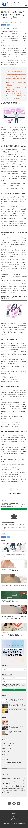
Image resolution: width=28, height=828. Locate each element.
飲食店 (9, 792)
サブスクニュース (6, 748)
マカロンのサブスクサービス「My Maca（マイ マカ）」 (17, 722)
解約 (14, 790)
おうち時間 (13, 778)
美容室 (10, 790)
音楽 (24, 790)
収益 (6, 788)
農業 (19, 790)
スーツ (20, 783)
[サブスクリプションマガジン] (11, 3)
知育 (6, 790)
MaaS (3, 778)
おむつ (16, 778)
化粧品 (3, 788)
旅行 (19, 788)
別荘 (22, 786)
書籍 (21, 788)
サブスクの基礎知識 (14, 28)
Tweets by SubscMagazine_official (14, 762)
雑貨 (22, 790)
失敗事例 (9, 788)
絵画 (8, 790)
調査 (16, 790)
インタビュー (5, 751)
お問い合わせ (5, 754)
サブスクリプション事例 (8, 743)
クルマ (8, 780)
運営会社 (14, 813)
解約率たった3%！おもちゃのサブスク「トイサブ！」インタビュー (17, 732)
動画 (24, 786)
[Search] (24, 669)
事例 (17, 786)
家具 (12, 788)
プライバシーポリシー (14, 816)
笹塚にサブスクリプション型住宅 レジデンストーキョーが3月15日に (17, 727)
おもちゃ (20, 778)
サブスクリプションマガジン (12, 823)
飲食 (7, 792)
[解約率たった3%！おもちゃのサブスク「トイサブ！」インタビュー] (5, 733)
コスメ (12, 780)
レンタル (11, 786)
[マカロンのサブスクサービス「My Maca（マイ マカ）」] (5, 722)
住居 (20, 786)
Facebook (4, 25)
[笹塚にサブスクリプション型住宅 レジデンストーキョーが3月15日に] (5, 727)
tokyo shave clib (7, 778)
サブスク (18, 780)
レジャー (7, 786)
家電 (15, 788)
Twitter (9, 25)
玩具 (4, 790)
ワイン (14, 786)
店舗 (17, 788)
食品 (3, 792)
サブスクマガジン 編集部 (8, 522)
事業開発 (4, 533)
